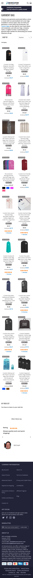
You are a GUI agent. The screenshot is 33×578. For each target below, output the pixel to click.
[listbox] (8, 189)
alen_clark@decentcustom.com (16, 541)
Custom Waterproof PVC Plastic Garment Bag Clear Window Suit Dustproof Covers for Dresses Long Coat (9, 377)
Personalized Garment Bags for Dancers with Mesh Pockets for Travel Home (8, 103)
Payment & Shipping (8, 485)
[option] (3, 188)
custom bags (5, 26)
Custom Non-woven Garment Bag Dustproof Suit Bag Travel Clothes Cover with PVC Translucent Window (24, 141)
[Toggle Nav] (2, 3)
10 (24, 312)
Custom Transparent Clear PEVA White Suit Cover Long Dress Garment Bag (24, 67)
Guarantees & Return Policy (8, 491)
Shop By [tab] (5, 37)
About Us (19, 470)
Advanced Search (7, 480)
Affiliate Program (21, 491)
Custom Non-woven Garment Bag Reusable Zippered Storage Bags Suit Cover (8, 337)
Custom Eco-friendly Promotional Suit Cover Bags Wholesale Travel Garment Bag (24, 177)
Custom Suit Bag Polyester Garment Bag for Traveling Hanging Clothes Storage (8, 68)
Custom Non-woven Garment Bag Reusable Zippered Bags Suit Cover (24, 298)
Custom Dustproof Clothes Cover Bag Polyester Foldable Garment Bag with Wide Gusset (8, 259)
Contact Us (5, 503)
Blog (18, 496)
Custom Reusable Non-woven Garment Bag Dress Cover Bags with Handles (24, 258)
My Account (5, 470)
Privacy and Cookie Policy (24, 480)
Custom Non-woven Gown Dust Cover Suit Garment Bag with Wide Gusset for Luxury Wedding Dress (24, 104)
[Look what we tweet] (3, 517)
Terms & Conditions (22, 475)
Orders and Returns (8, 498)
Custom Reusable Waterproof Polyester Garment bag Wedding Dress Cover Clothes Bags (8, 299)
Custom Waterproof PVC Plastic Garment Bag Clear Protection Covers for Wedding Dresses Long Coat (9, 140)
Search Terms (6, 475)
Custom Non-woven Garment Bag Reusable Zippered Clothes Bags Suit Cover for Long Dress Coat (8, 217)
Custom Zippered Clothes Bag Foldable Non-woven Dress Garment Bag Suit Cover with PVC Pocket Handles (24, 377)
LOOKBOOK (20, 485)
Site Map (23, 572)
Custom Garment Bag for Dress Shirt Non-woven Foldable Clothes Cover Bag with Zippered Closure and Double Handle (24, 218)
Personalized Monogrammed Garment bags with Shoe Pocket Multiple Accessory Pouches (8, 177)
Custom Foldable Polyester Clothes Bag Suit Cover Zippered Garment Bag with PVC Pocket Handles (24, 337)
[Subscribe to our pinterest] (13, 517)
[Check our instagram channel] (10, 517)
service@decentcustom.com (14, 543)
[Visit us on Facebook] (6, 517)
